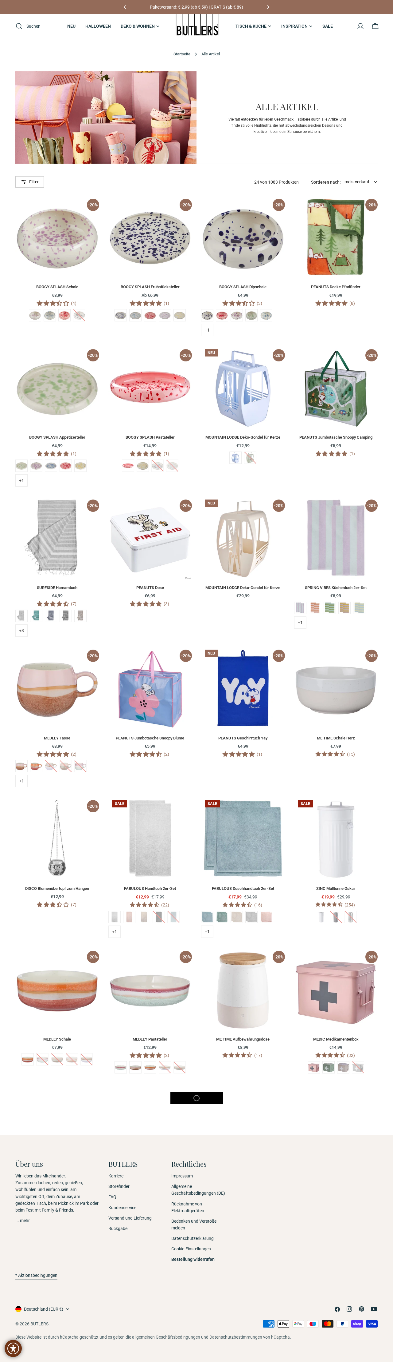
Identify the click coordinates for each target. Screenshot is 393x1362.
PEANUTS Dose (150, 587)
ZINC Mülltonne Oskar (335, 888)
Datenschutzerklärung (192, 1238)
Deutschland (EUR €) (43, 1309)
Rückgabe (117, 1228)
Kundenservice (122, 1207)
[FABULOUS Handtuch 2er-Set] (150, 838)
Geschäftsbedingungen (178, 1337)
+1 (207, 330)
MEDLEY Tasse (57, 738)
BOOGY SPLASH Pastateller (150, 437)
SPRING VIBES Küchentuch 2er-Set (336, 587)
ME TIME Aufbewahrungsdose (243, 1039)
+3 (21, 630)
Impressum (182, 1175)
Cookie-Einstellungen (191, 1248)
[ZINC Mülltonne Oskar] (336, 838)
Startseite (181, 54)
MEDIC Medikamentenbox (336, 1039)
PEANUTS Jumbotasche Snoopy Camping (335, 437)
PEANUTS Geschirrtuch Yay (242, 738)
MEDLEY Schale (57, 1039)
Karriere (115, 1175)
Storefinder (119, 1186)
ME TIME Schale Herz (336, 738)
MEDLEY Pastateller (150, 1039)
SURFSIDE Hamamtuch (57, 587)
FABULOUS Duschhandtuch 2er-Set (243, 888)
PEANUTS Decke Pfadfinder (335, 287)
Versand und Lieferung (130, 1218)
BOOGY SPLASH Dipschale (243, 287)
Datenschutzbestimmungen (235, 1337)
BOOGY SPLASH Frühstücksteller (150, 287)
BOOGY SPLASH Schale (57, 287)
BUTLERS (39, 1323)
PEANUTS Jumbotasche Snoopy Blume (150, 738)
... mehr (22, 1220)
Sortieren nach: (326, 181)
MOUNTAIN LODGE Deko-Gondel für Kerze (242, 437)
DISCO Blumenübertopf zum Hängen (57, 888)
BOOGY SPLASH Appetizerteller (57, 437)
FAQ (112, 1196)
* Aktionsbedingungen (36, 1275)
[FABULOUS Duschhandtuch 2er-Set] (243, 838)
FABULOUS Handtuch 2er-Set (150, 888)
